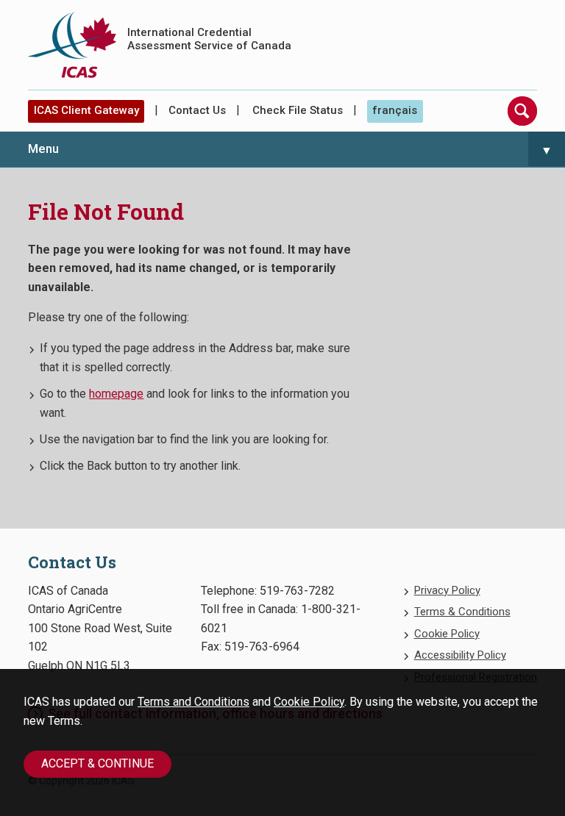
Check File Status (297, 110)
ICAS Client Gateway (86, 110)
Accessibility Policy (460, 655)
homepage (116, 394)
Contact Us (197, 110)
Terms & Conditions (462, 611)
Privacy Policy (447, 590)
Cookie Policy (309, 702)
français (394, 110)
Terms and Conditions (193, 702)
